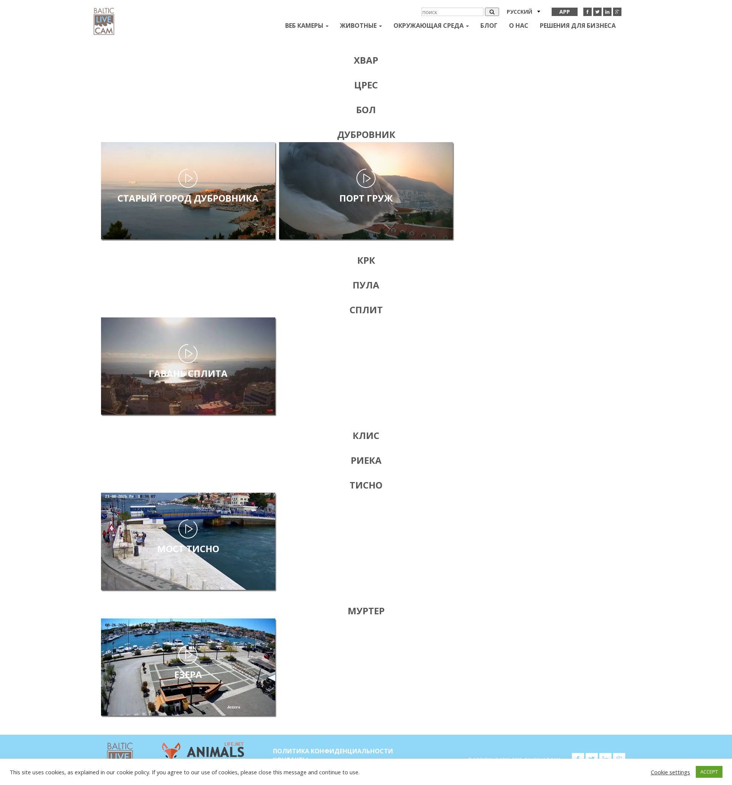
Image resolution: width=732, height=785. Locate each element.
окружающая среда (429, 25)
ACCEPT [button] (709, 771)
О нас (518, 25)
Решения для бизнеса (578, 25)
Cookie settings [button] (670, 772)
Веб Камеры (305, 25)
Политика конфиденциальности (333, 751)
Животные (359, 25)
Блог (489, 25)
